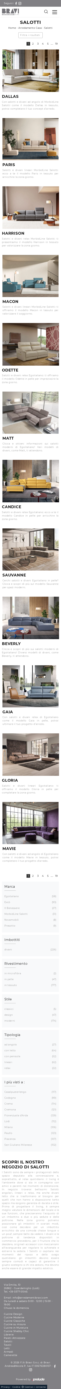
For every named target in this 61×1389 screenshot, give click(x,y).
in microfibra (30, 973)
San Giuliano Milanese (30, 1144)
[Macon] (30, 276)
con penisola (30, 1056)
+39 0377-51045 (18, 1291)
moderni (30, 1020)
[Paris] (30, 139)
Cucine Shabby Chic (16, 1331)
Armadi (8, 1351)
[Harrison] (30, 207)
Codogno (30, 1097)
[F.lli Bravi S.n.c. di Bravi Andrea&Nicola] (10, 11)
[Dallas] (30, 70)
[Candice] (30, 481)
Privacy (5, 1387)
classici (30, 1009)
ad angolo (30, 1044)
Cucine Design (13, 1314)
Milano (30, 1127)
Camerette (10, 1355)
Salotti (48, 27)
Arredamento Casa (30, 27)
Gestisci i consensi (35, 1387)
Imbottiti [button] (12, 940)
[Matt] (30, 413)
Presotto (30, 925)
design (30, 1014)
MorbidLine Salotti (30, 914)
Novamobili (30, 919)
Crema (30, 1103)
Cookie (16, 1387)
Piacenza (30, 1139)
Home (12, 27)
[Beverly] (30, 618)
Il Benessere (30, 908)
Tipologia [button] (12, 1035)
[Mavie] (30, 823)
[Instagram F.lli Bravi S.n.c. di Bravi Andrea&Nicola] (19, 3)
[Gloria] (30, 754)
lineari (30, 1062)
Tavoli (7, 1344)
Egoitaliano (30, 896)
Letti (7, 1348)
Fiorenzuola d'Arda (30, 1115)
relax (30, 1068)
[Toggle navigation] (54, 12)
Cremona (30, 1109)
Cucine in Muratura (16, 1327)
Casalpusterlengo (30, 1091)
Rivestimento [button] (16, 964)
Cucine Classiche (14, 1320)
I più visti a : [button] (14, 1082)
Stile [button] (8, 999)
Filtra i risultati (30, 35)
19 (56, 43)
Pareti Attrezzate (14, 1338)
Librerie (9, 1334)
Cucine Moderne (14, 1317)
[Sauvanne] (30, 549)
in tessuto (30, 985)
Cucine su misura (15, 1324)
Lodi (30, 1121)
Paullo (30, 1133)
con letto (30, 1050)
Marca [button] (9, 886)
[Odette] (30, 344)
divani (30, 949)
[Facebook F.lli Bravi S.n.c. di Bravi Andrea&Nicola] (16, 3)
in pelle (30, 979)
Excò (30, 902)
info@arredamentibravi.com (30, 1297)
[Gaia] (30, 686)
